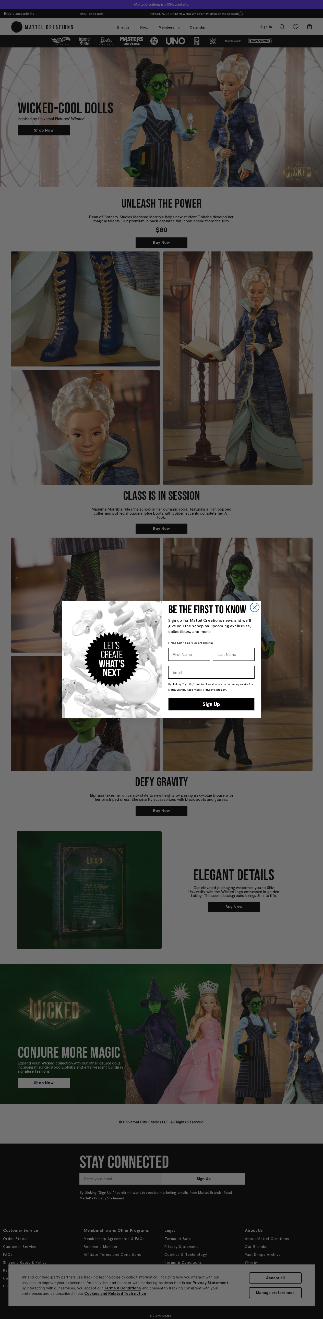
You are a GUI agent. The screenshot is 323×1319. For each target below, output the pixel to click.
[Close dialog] (254, 607)
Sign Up (211, 704)
